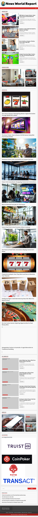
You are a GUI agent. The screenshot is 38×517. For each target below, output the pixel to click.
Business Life (4, 426)
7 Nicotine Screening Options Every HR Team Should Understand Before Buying (14, 495)
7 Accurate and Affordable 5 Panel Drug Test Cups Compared (11, 498)
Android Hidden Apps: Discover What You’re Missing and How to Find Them (10, 364)
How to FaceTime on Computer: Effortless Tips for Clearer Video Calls (10, 45)
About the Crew (24, 512)
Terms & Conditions (17, 512)
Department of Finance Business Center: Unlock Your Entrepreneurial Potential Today (30, 83)
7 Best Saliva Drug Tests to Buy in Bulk (7, 496)
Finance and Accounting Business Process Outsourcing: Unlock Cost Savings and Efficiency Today (30, 74)
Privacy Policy (11, 512)
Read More (22, 23)
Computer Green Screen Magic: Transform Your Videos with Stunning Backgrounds (10, 58)
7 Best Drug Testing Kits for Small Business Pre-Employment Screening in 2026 (14, 500)
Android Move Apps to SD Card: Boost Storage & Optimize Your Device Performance (10, 377)
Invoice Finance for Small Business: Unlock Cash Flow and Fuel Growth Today (13, 78)
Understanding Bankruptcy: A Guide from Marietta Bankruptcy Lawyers (30, 419)
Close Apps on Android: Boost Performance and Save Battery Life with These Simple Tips (10, 390)
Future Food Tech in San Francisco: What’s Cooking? (16, 227)
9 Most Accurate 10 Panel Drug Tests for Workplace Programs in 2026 (12, 502)
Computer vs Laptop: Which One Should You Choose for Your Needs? (10, 32)
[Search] (35, 8)
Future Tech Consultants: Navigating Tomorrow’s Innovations (19, 182)
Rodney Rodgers (22, 17)
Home (7, 512)
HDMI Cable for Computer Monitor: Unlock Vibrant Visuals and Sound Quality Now (10, 19)
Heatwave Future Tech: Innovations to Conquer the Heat (17, 159)
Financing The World (5, 81)
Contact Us (30, 512)
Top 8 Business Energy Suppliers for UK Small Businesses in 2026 (13, 423)
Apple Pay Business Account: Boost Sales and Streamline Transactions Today (30, 428)
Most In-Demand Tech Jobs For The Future (13, 204)
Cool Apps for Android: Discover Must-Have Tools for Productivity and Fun (10, 403)
